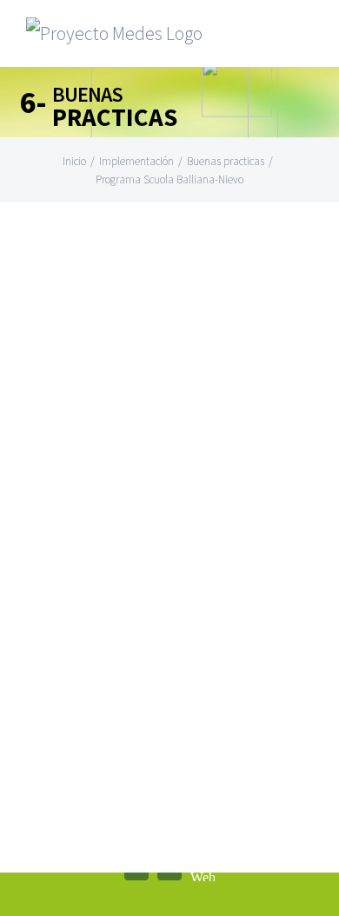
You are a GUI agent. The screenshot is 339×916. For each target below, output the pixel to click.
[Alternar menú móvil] (306, 39)
